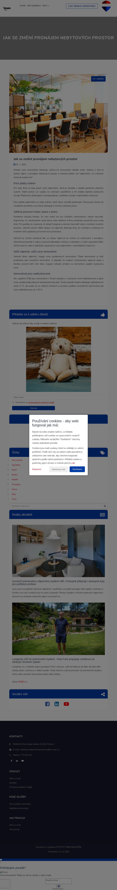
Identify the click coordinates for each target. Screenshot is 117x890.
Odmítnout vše (58, 469)
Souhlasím (77, 469)
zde (73, 463)
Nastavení (36, 469)
